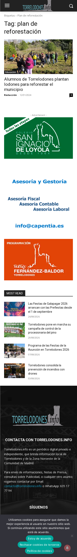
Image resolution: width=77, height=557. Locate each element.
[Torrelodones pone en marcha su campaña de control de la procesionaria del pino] (14, 330)
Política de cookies (39, 550)
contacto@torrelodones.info (23, 486)
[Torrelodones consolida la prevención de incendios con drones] (14, 370)
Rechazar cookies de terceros (39, 544)
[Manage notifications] (67, 548)
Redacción (10, 94)
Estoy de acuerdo (39, 538)
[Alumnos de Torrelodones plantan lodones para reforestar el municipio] (38, 56)
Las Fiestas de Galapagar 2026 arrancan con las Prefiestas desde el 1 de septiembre (50, 307)
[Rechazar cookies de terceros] (72, 536)
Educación (10, 72)
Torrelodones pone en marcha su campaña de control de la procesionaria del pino (49, 328)
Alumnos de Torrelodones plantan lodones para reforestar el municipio (36, 84)
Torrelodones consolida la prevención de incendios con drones (46, 369)
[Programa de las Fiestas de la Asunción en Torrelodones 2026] (14, 351)
